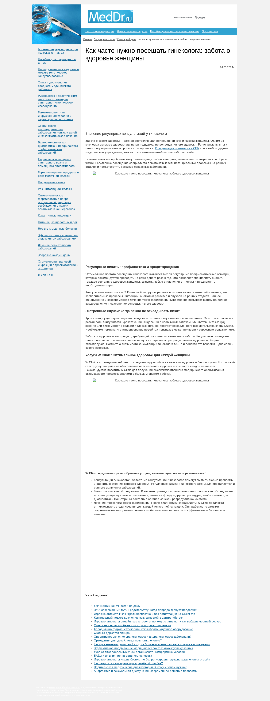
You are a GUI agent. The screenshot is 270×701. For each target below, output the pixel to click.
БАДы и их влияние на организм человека (123, 655)
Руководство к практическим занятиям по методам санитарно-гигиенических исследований (57, 101)
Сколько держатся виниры (112, 632)
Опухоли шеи (210, 31)
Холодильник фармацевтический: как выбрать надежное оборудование (143, 629)
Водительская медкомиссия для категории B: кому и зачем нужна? (140, 667)
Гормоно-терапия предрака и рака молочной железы (58, 174)
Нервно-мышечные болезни (57, 228)
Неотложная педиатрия (99, 31)
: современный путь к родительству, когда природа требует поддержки (145, 609)
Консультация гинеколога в (177, 148)
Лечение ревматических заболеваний (54, 246)
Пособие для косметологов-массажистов (174, 31)
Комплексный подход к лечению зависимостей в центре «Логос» (139, 617)
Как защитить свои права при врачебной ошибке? (128, 663)
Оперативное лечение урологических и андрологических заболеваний (143, 636)
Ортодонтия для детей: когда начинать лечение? (128, 640)
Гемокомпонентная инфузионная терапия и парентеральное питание (55, 116)
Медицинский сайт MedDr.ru (64, 687)
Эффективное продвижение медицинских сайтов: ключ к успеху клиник (143, 648)
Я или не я (45, 274)
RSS (227, 10)
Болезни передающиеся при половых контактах (58, 51)
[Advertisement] (160, 102)
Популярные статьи (51, 182)
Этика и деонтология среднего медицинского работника (54, 86)
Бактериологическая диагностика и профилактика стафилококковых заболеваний (58, 147)
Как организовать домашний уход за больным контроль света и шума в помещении (152, 644)
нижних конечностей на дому (117, 605)
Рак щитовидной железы (55, 189)
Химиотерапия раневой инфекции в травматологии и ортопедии (58, 265)
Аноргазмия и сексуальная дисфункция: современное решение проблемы (145, 670)
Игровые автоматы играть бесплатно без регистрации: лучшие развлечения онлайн (152, 659)
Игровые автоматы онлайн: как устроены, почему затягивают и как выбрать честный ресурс (157, 621)
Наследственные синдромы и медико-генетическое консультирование (58, 72)
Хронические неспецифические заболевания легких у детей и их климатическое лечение (58, 130)
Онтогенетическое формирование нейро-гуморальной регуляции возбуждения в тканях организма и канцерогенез (56, 202)
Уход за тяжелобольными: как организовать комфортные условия (139, 651)
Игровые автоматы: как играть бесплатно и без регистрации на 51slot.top (144, 613)
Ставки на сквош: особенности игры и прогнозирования (132, 625)
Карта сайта (210, 10)
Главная (192, 10)
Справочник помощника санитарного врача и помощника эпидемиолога (56, 162)
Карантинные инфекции (54, 215)
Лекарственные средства (132, 31)
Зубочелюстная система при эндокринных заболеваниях (58, 236)
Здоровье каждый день (54, 255)
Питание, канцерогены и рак (57, 222)
